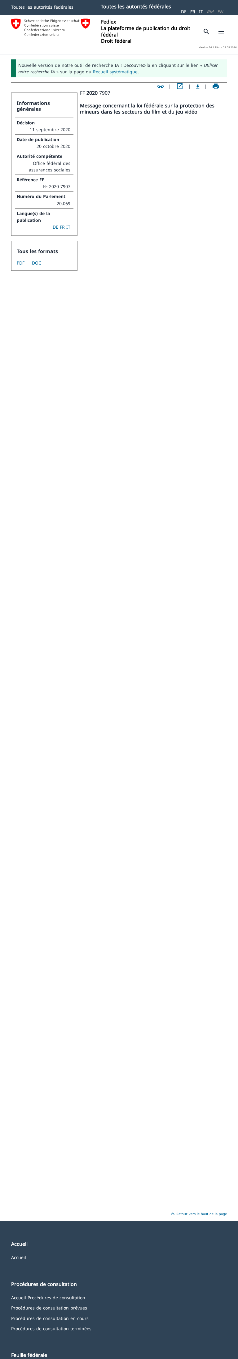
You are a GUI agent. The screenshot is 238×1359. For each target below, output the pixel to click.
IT (201, 12)
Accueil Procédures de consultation (48, 1297)
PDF (20, 263)
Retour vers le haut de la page (198, 1214)
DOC (36, 263)
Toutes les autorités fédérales (42, 7)
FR (192, 12)
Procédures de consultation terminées (51, 1328)
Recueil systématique (115, 72)
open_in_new (179, 86)
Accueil (18, 1257)
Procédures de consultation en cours (50, 1318)
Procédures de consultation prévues (49, 1307)
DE (184, 12)
